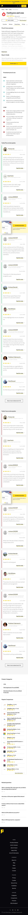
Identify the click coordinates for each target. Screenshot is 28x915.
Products (14, 900)
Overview (5, 24)
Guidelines (14, 885)
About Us (14, 860)
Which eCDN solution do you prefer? (10, 812)
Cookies (14, 880)
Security (14, 888)
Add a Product (14, 847)
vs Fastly (12, 704)
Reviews (10, 24)
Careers (14, 868)
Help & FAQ (14, 850)
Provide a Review (14, 842)
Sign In (23, 6)
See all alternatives (19, 773)
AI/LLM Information (14, 853)
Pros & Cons (17, 24)
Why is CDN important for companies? (11, 819)
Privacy (14, 877)
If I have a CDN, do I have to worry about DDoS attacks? (13, 804)
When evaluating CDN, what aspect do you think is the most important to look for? (14, 788)
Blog (14, 862)
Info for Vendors (14, 845)
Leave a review (11, 20)
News (14, 865)
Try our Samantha (15, 1)
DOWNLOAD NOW (19, 225)
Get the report (13, 63)
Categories (14, 895)
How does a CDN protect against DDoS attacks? (13, 796)
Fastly (11, 14)
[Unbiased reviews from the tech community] (4, 5)
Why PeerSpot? (23, 20)
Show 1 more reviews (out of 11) (14, 400)
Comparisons (14, 898)
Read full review (19, 168)
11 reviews (10, 17)
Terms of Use (14, 883)
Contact (14, 870)
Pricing (23, 24)
